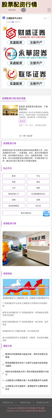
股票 (38, 187)
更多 (45, 18)
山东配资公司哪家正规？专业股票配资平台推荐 (26, 380)
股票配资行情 (8, 402)
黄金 (38, 182)
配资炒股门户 (13, 193)
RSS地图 (32, 408)
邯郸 (14, 199)
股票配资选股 (25, 402)
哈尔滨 (38, 205)
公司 (14, 187)
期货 (14, 182)
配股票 (22, 121)
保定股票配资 (13, 205)
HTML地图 (40, 408)
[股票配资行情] (19, 4)
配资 (14, 176)
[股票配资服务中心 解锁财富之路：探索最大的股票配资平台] (26, 287)
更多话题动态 (26, 213)
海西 (38, 199)
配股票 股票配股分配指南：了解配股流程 (33, 108)
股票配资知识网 (42, 402)
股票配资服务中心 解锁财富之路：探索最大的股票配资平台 (26, 298)
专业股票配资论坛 (38, 193)
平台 (38, 176)
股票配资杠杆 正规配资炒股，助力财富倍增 (21, 331)
